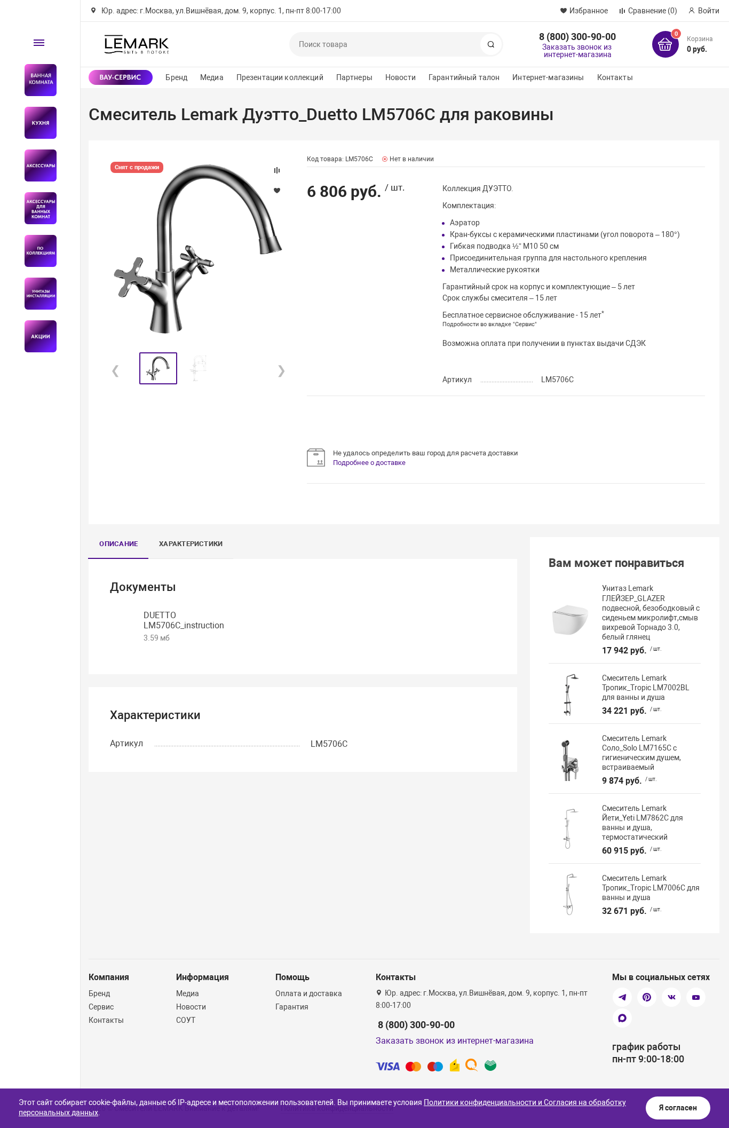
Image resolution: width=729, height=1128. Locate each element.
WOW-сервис (121, 77)
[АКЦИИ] (36, 336)
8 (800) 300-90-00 (577, 36)
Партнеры (354, 77)
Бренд (176, 77)
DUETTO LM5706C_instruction (184, 620)
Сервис (101, 1007)
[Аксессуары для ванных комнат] (36, 208)
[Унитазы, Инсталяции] (36, 293)
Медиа (212, 77)
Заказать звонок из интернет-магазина (577, 51)
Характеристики (191, 544)
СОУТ (185, 1020)
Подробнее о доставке (369, 463)
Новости (400, 77)
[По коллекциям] (36, 251)
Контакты (615, 77)
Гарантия (291, 1007)
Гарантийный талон (464, 77)
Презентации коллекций (279, 77)
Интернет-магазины (548, 77)
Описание (118, 544)
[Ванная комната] (36, 80)
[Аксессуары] (36, 165)
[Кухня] (36, 122)
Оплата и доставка (308, 993)
